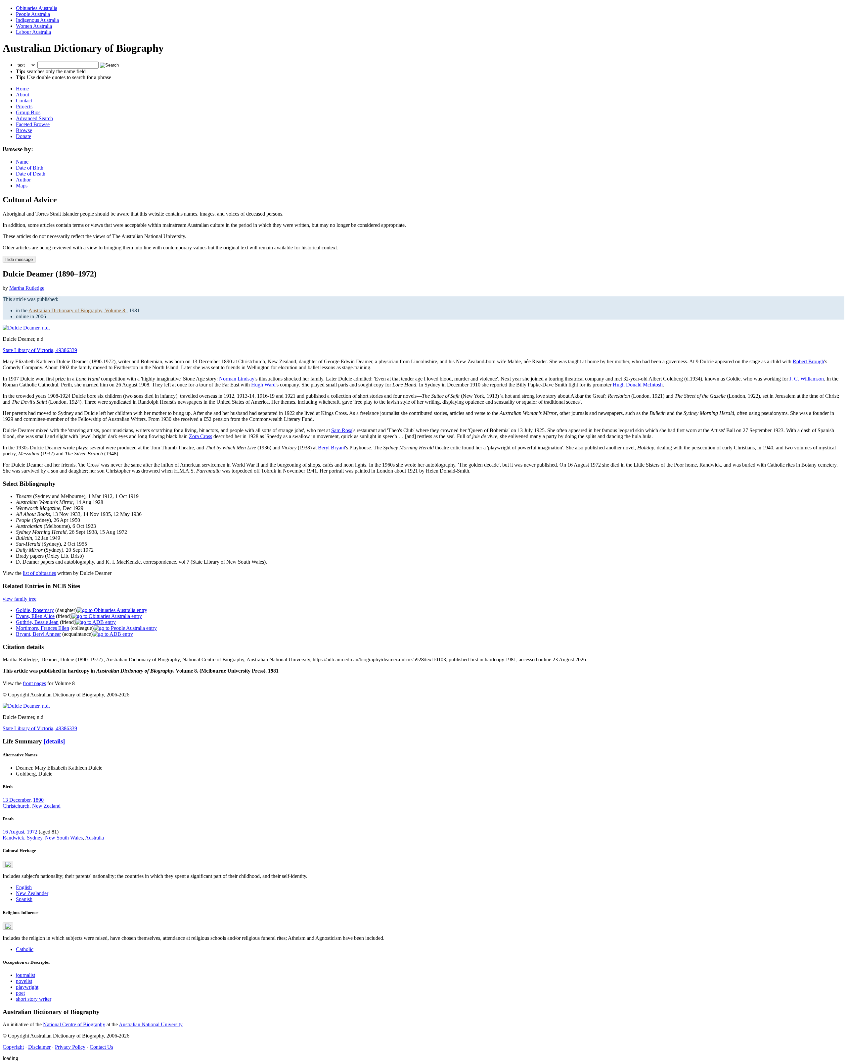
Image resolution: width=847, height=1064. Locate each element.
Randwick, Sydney (22, 837)
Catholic (24, 949)
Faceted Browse (33, 124)
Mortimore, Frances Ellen (42, 628)
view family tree (19, 599)
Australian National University (151, 1024)
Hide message (19, 259)
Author (23, 179)
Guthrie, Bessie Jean (37, 622)
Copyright (13, 1047)
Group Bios (28, 112)
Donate (23, 136)
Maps (21, 185)
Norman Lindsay (236, 378)
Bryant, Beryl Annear (38, 634)
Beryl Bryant (331, 447)
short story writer (33, 999)
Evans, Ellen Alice (35, 616)
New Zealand (46, 806)
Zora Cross (200, 436)
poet (20, 993)
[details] (54, 741)
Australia (94, 837)
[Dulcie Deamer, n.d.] (26, 327)
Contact (24, 100)
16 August (13, 832)
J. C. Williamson (806, 378)
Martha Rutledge (26, 288)
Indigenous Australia (37, 20)
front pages (34, 683)
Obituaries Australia (36, 8)
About (22, 94)
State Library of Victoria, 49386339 (40, 350)
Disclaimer (39, 1047)
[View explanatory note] (8, 864)
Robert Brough (808, 361)
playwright (27, 987)
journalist (25, 975)
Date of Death (30, 174)
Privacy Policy (70, 1047)
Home (22, 88)
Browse (24, 130)
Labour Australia (33, 32)
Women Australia (34, 26)
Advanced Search (34, 118)
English (24, 887)
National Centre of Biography (74, 1024)
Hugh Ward (263, 384)
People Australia (33, 14)
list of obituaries (39, 573)
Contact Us (101, 1047)
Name (22, 162)
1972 (32, 832)
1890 (38, 800)
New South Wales (64, 837)
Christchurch (16, 806)
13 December (16, 800)
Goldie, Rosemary (35, 610)
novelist (24, 981)
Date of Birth (29, 168)
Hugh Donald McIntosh (638, 384)
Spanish (24, 899)
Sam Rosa (341, 430)
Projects (24, 106)
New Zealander (32, 893)
